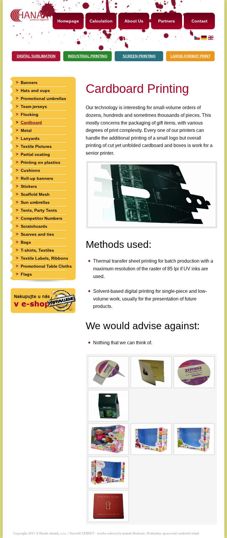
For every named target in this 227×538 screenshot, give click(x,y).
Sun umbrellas (35, 202)
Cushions (30, 170)
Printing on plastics (40, 162)
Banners (29, 82)
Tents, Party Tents (39, 210)
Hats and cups (35, 90)
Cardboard (31, 122)
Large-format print (190, 56)
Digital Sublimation (36, 56)
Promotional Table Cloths (46, 266)
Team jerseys (34, 106)
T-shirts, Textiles (37, 250)
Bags (26, 242)
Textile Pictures (36, 146)
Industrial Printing (87, 56)
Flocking (29, 114)
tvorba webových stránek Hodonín (121, 533)
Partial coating (35, 154)
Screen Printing (139, 56)
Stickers (29, 186)
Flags (26, 274)
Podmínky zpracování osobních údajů (173, 533)
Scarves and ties (37, 234)
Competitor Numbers (41, 218)
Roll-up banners (37, 178)
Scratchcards (34, 226)
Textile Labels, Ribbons (44, 258)
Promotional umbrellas (43, 98)
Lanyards (30, 138)
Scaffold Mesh (35, 194)
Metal (26, 130)
